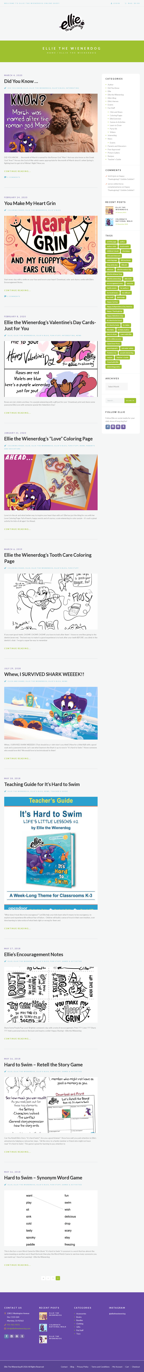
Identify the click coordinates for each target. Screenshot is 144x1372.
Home (51, 53)
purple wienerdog (126, 353)
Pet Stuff (79, 1330)
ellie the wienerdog (114, 279)
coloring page (112, 260)
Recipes (111, 156)
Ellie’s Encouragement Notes (33, 954)
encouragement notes (115, 283)
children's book (113, 251)
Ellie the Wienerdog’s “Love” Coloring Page (48, 438)
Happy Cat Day (112, 302)
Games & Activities (72, 961)
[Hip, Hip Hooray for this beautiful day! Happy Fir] (124, 1329)
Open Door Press (113, 343)
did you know (126, 260)
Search (130, 400)
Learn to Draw (116, 125)
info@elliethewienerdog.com (18, 1328)
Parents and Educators (117, 146)
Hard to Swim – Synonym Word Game (43, 1177)
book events (124, 246)
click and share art (113, 256)
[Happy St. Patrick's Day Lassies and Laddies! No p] (135, 1329)
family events (112, 288)
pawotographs (112, 348)
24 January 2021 (121, 212)
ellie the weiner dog (124, 269)
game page (121, 297)
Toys (78, 1334)
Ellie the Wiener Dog (114, 274)
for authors (124, 288)
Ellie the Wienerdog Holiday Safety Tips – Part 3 (58, 1339)
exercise (130, 283)
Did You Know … (21, 81)
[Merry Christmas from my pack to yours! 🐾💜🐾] (113, 1322)
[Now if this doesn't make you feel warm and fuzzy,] (113, 1329)
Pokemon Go (111, 353)
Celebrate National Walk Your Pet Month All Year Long (125, 222)
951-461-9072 (13, 1325)
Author (110, 85)
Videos (113, 132)
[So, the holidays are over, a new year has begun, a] (124, 1335)
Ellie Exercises (115, 119)
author (122, 242)
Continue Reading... (17, 171)
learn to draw (112, 334)
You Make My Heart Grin (30, 203)
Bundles (79, 1320)
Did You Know (15, 88)
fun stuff (110, 297)
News (78, 335)
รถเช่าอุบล (112, 176)
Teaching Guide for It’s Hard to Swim (42, 784)
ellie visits (128, 279)
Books (79, 1317)
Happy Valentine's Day (115, 316)
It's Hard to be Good (114, 320)
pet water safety (127, 348)
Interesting (72, 88)
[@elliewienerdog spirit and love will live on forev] (124, 1322)
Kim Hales (110, 330)
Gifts (78, 1327)
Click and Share (16, 681)
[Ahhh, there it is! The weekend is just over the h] (113, 1335)
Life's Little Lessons (114, 339)
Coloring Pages (16, 210)
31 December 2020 (122, 224)
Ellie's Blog (58, 88)
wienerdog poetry (113, 367)
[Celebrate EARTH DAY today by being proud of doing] (135, 1322)
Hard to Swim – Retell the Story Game (43, 1064)
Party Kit (113, 129)
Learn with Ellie (126, 334)
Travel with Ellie (112, 362)
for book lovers (112, 293)
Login (116, 3)
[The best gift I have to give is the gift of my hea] (135, 1335)
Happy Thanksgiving (114, 311)
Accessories (81, 1314)
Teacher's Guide (59, 791)
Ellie (25, 88)
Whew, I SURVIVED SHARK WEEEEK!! (44, 674)
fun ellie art (126, 293)
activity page (111, 242)
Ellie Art (124, 265)
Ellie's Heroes (113, 101)
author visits (111, 246)
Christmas (126, 251)
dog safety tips (112, 265)
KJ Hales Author (124, 330)
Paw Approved (114, 149)
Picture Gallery (114, 153)
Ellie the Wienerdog (40, 88)
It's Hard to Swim (113, 325)
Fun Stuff (55, 335)
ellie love (110, 269)
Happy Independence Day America (119, 306)
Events (110, 105)
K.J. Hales (126, 325)
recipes (109, 357)
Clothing (79, 1324)
